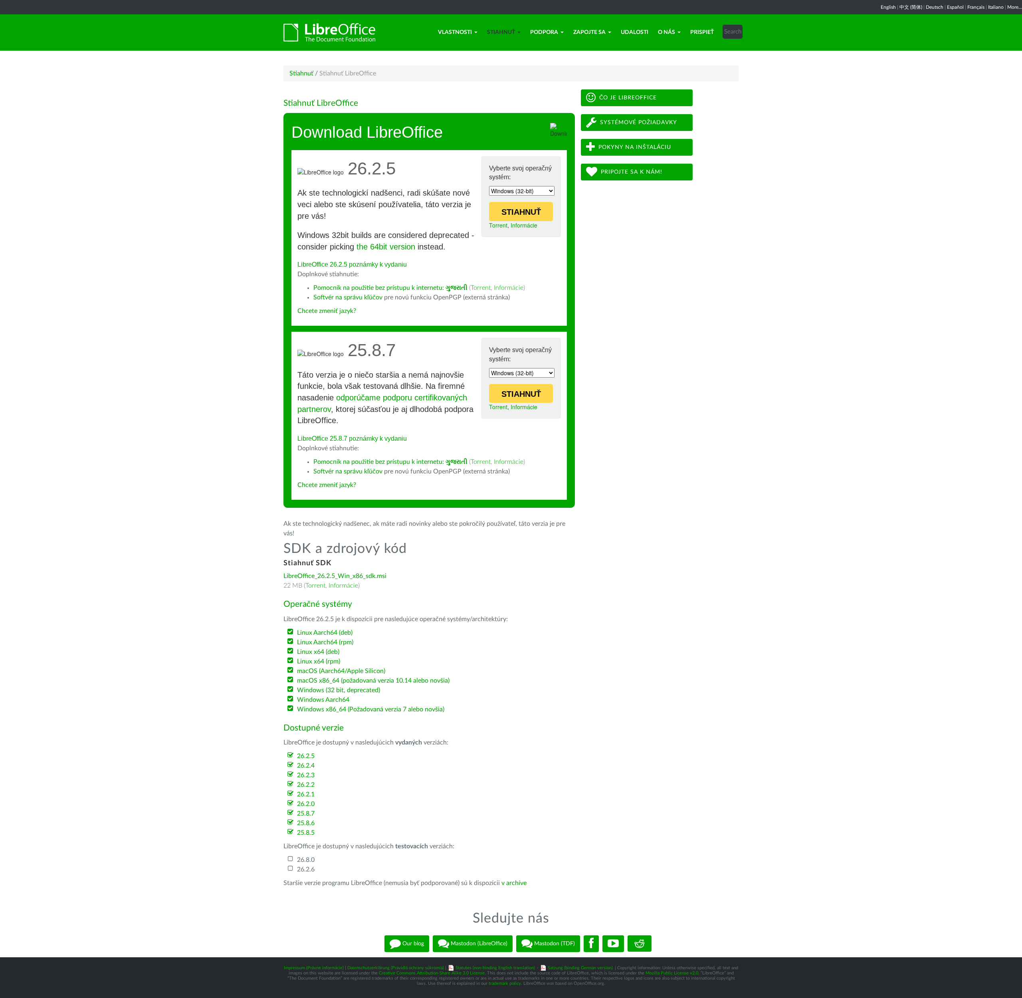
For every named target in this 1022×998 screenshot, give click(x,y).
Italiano (996, 7)
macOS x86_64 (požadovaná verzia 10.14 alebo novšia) (373, 680)
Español (955, 7)
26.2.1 (306, 794)
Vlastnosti (455, 32)
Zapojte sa (589, 32)
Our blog (412, 943)
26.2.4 (306, 765)
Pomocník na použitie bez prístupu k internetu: (390, 288)
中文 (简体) (910, 7)
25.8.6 (306, 823)
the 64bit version (386, 246)
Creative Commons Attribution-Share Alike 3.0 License (432, 973)
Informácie (524, 225)
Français (975, 7)
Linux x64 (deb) (318, 652)
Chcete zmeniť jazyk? (326, 311)
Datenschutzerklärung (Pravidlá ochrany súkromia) (395, 968)
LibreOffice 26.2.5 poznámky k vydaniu (352, 264)
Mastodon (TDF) (554, 943)
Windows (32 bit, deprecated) (338, 690)
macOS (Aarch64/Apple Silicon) (341, 671)
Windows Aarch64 (323, 700)
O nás (666, 32)
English (888, 7)
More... (1014, 7)
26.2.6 (306, 869)
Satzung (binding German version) (580, 968)
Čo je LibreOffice (628, 98)
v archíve (514, 883)
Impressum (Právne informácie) (314, 968)
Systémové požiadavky (638, 122)
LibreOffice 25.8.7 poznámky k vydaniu (352, 438)
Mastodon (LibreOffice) (478, 943)
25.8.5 (306, 833)
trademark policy (505, 983)
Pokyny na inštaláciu (634, 147)
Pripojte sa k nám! (631, 172)
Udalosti (634, 32)
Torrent (498, 225)
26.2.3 (306, 775)
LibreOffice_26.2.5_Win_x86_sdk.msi (334, 576)
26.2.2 (306, 785)
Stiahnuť (501, 32)
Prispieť (702, 32)
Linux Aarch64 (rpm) (325, 642)
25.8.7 (306, 813)
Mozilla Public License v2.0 (672, 973)
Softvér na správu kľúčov (347, 297)
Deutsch (934, 7)
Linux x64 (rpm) (318, 661)
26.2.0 (306, 804)
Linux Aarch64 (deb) (325, 633)
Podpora (544, 32)
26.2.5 (306, 756)
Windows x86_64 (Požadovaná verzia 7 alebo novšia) (370, 709)
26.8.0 (306, 860)
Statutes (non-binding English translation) (495, 968)
